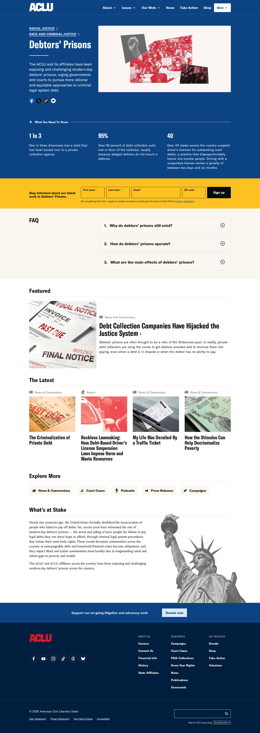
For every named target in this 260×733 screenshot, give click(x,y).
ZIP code (189, 189)
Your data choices (83, 718)
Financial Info (147, 658)
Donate (213, 643)
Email (137, 189)
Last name (114, 189)
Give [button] (220, 8)
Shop (207, 8)
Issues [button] (127, 8)
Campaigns (178, 643)
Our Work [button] (149, 8)
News (170, 8)
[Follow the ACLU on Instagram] (53, 658)
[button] (46, 101)
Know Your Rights (183, 665)
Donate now (174, 613)
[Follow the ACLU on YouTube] (43, 658)
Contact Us (145, 650)
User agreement (37, 718)
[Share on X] (38, 102)
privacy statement (184, 201)
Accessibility (103, 718)
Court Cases (179, 650)
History (143, 665)
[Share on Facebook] (31, 102)
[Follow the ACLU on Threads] (73, 658)
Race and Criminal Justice (52, 34)
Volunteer (215, 665)
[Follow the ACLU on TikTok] (63, 658)
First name (89, 189)
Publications (179, 680)
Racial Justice (42, 28)
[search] (226, 713)
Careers (143, 643)
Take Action (189, 8)
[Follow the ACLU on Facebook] (33, 658)
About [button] (108, 8)
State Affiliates (148, 672)
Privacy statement (60, 718)
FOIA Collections (182, 658)
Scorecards (178, 687)
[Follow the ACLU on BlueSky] (83, 658)
